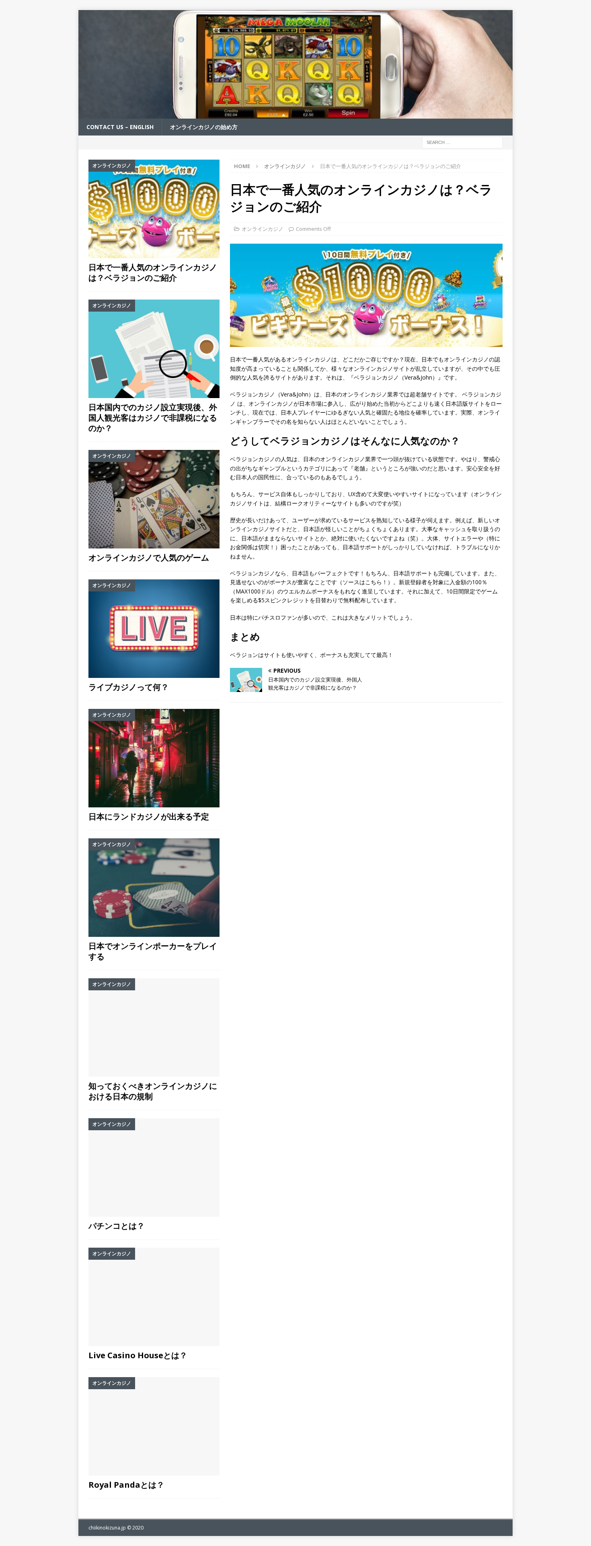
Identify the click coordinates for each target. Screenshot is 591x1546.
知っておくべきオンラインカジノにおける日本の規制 (152, 1091)
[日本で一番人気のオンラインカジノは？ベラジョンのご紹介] (154, 209)
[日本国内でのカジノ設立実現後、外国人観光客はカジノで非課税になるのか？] (154, 349)
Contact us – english (120, 127)
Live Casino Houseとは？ (137, 1355)
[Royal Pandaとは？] (154, 1426)
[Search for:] (462, 142)
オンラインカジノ (262, 228)
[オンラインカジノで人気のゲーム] (154, 499)
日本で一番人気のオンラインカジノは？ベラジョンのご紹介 (152, 272)
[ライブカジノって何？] (154, 628)
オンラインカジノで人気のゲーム (148, 557)
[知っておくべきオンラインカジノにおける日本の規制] (154, 1027)
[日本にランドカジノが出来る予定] (154, 758)
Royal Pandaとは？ (126, 1484)
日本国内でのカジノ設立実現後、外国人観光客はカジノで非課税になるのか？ (152, 417)
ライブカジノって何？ (128, 687)
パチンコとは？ (116, 1225)
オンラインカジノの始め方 (204, 127)
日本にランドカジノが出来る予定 (148, 816)
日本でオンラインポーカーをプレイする (152, 951)
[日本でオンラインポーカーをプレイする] (154, 887)
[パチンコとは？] (154, 1167)
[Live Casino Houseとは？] (154, 1297)
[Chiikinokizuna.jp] (295, 114)
